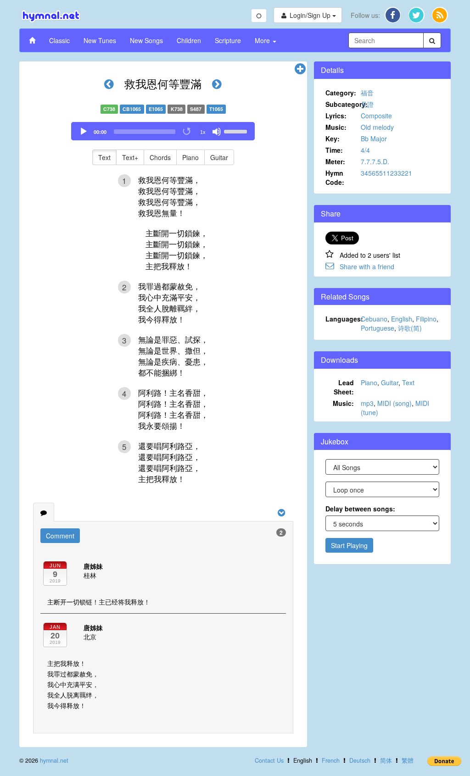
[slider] (237, 130)
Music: (336, 127)
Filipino (426, 318)
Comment (60, 535)
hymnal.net (54, 760)
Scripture (228, 40)
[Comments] (43, 512)
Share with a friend (367, 266)
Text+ (130, 157)
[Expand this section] (300, 69)
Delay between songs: (360, 508)
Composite (376, 115)
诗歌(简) (410, 328)
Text (104, 157)
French (331, 760)
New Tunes (100, 40)
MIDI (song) (394, 403)
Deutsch (359, 760)
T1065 (216, 108)
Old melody (377, 127)
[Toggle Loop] (187, 131)
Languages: (343, 318)
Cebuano (374, 318)
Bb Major (374, 138)
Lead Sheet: (344, 387)
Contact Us (269, 760)
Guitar (219, 157)
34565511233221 (386, 172)
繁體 (408, 760)
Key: (332, 138)
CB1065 (132, 108)
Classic (59, 40)
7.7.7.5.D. (375, 161)
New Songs (146, 40)
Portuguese (377, 328)
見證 (367, 104)
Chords (160, 157)
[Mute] (216, 131)
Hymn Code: (334, 177)
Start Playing (349, 545)
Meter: (335, 161)
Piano (190, 157)
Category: (340, 92)
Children (189, 40)
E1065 (156, 108)
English (401, 318)
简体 (386, 760)
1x (203, 132)
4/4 (365, 150)
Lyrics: (336, 115)
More (263, 40)
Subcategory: (343, 104)
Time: (334, 150)
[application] (163, 131)
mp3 (367, 403)
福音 (367, 92)
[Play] (83, 131)
